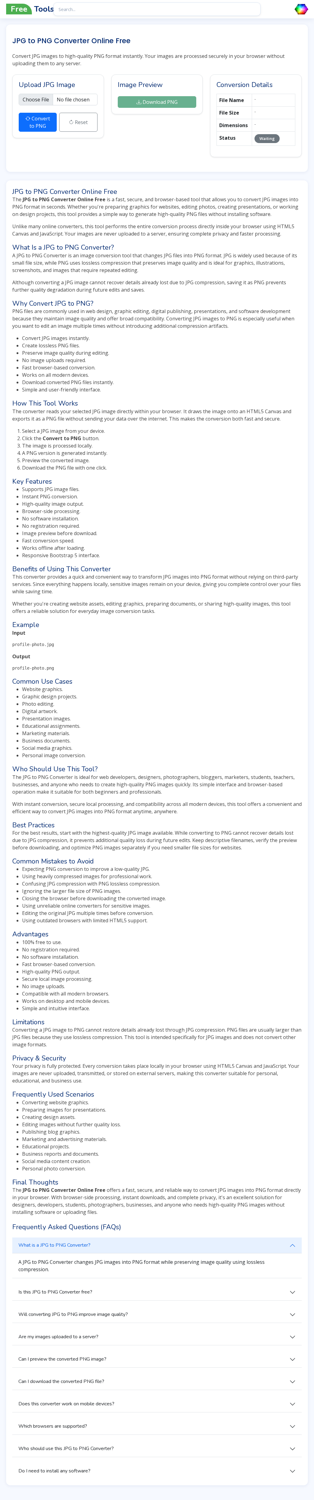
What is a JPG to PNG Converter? (54, 1245)
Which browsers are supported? (52, 1426)
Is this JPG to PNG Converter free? (55, 1292)
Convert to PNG (39, 122)
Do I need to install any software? (54, 1471)
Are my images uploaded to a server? (58, 1336)
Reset (81, 122)
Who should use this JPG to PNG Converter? (66, 1448)
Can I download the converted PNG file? (61, 1381)
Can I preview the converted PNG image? (62, 1359)
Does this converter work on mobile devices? (66, 1403)
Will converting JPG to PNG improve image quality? (73, 1314)
